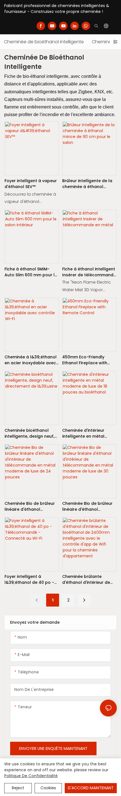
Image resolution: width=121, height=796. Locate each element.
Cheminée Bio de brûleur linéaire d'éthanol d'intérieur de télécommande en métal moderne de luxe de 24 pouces (30, 506)
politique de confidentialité (31, 776)
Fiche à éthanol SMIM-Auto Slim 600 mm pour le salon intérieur (31, 272)
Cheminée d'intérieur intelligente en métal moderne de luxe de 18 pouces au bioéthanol (85, 433)
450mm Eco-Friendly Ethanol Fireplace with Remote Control (84, 360)
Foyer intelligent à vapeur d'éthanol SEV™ (31, 183)
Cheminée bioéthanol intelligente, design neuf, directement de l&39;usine (32, 433)
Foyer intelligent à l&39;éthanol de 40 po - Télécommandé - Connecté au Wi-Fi (29, 579)
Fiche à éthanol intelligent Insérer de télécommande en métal (89, 272)
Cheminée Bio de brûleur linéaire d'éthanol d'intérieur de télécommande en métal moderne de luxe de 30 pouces (87, 506)
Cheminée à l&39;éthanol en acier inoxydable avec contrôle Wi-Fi (31, 360)
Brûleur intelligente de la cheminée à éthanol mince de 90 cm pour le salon (87, 184)
